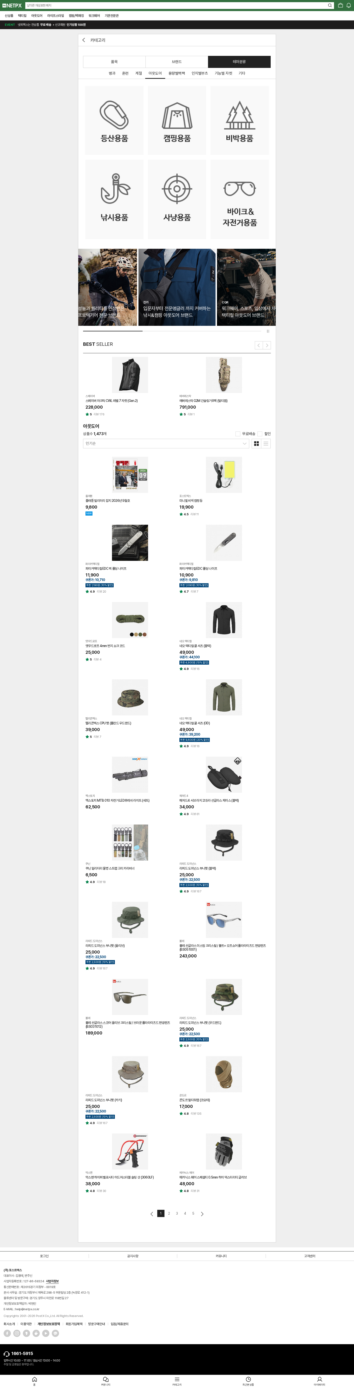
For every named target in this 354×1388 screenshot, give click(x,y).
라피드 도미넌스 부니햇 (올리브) (105, 946)
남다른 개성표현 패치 (39, 5)
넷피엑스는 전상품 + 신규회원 (45, 24)
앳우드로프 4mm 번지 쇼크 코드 (105, 646)
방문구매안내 (96, 1324)
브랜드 (177, 61)
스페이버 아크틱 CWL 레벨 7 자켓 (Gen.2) (111, 401)
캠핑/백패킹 (76, 16)
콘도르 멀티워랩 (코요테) (194, 1100)
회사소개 (9, 1324)
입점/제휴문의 (120, 1324)
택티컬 (22, 16)
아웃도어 (36, 16)
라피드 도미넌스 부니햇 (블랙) (197, 868)
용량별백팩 (177, 73)
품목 (114, 61)
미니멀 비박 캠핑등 (190, 501)
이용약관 (26, 1324)
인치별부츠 (200, 73)
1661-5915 (22, 1353)
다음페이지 (202, 1214)
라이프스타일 (55, 16)
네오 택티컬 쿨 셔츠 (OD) (194, 723)
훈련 (125, 73)
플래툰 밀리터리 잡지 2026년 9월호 (107, 501)
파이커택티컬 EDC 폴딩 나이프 (198, 568)
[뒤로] (84, 40)
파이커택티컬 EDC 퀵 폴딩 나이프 (105, 568)
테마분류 (239, 61)
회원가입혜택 (74, 1324)
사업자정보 (52, 1281)
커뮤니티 (221, 1256)
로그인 (44, 1256)
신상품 (9, 16)
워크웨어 (94, 16)
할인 (267, 434)
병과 (112, 73)
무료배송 (248, 434)
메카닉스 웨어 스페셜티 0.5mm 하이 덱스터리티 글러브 (213, 1177)
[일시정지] (268, 331)
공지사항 (132, 1256)
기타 (242, 73)
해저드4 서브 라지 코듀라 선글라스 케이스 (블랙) (209, 800)
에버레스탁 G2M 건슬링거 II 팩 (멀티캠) (203, 401)
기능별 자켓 (223, 73)
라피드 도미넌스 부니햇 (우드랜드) (200, 1023)
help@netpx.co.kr (27, 1309)
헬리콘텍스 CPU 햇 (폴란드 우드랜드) (108, 723)
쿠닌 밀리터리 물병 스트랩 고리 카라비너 (110, 868)
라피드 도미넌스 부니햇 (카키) (103, 1100)
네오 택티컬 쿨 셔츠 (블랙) (195, 646)
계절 (138, 73)
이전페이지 (152, 1214)
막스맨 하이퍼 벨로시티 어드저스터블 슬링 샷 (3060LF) (119, 1177)
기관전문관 (112, 16)
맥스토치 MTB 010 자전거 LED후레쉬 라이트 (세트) (117, 800)
